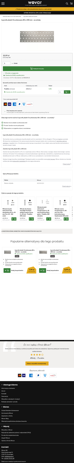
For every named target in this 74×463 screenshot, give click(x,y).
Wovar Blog (4, 418)
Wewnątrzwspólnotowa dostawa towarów (14, 421)
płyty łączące (51, 159)
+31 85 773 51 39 (9, 458)
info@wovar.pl (9, 456)
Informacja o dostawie (8, 388)
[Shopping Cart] (71, 3)
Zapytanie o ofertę (6, 416)
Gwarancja (4, 396)
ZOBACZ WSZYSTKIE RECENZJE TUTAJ (36, 363)
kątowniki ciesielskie (19, 161)
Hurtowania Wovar (7, 413)
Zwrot (3, 391)
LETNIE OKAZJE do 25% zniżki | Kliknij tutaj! (37, 13)
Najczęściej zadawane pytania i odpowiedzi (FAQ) (16, 432)
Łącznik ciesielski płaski (30, 16)
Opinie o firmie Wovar (8, 440)
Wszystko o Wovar (7, 430)
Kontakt (3, 393)
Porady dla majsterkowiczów (10, 435)
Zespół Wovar (5, 438)
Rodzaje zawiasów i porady (9, 401)
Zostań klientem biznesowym (10, 410)
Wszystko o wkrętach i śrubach (10, 399)
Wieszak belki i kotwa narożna (12, 16)
